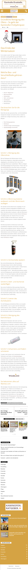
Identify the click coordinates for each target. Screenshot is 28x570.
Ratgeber (14, 16)
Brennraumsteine (8, 94)
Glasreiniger (19, 396)
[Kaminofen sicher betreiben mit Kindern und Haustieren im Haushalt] (14, 424)
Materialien (3, 482)
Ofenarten (3, 484)
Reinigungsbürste (6, 167)
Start (1, 14)
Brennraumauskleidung (17, 402)
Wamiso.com (6, 388)
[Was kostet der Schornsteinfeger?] (4, 520)
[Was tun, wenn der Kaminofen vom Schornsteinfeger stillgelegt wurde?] (5, 424)
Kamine (2, 478)
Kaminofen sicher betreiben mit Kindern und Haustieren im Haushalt (13, 430)
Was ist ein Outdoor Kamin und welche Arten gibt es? (23, 429)
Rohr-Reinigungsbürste (9, 122)
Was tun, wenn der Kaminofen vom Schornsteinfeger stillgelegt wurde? (4, 429)
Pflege (2, 489)
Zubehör (2, 498)
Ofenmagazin (3, 487)
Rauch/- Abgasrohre (8, 92)
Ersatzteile (6, 14)
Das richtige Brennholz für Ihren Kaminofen (6, 412)
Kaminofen (3, 480)
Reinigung (9, 404)
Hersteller (3, 475)
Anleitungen (11, 14)
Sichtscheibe (7, 96)
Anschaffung (3, 466)
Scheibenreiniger (8, 125)
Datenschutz (11, 566)
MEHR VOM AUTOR (19, 418)
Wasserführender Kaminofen (7, 495)
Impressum (17, 566)
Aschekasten (7, 99)
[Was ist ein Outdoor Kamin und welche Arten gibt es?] (23, 424)
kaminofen (3, 404)
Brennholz (3, 469)
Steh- (5, 98)
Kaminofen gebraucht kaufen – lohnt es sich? (21, 412)
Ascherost (11, 98)
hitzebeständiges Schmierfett (10, 127)
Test (2, 493)
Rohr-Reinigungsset (11, 396)
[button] (25, 11)
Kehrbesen (6, 123)
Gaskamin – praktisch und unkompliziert (9, 458)
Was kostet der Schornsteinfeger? (8, 444)
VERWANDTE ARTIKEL (9, 418)
